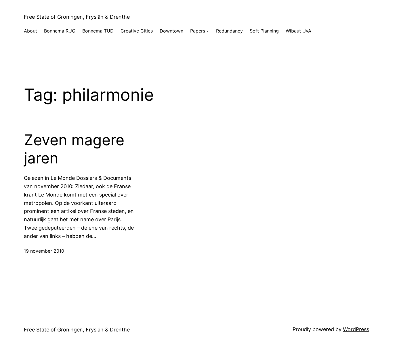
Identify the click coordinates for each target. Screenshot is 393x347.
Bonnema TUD (98, 31)
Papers (197, 31)
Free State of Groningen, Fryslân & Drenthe (77, 17)
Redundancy (229, 31)
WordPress (356, 329)
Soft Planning (264, 31)
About (30, 31)
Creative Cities (137, 31)
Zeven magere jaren (74, 149)
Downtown (171, 31)
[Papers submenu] (207, 31)
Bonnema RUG (59, 31)
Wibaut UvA (298, 31)
